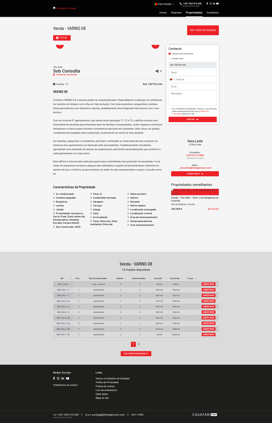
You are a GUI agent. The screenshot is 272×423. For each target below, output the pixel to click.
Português (164, 4)
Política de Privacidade (107, 382)
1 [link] (133, 344)
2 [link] (138, 344)
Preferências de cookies (65, 385)
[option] (63, 55)
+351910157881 (195, 155)
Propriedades (194, 12)
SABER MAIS (208, 284)
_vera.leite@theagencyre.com (195, 167)
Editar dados (102, 394)
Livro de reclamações (106, 390)
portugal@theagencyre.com (108, 414)
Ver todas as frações (203, 30)
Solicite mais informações (182, 54)
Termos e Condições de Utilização (113, 378)
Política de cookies (105, 386)
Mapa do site (102, 398)
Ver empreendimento (136, 354)
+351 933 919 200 (192, 4)
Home (163, 12)
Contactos (213, 12)
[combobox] (172, 79)
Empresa (176, 12)
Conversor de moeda (66, 74)
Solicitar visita (177, 58)
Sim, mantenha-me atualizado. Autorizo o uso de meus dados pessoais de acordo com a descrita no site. (194, 111)
